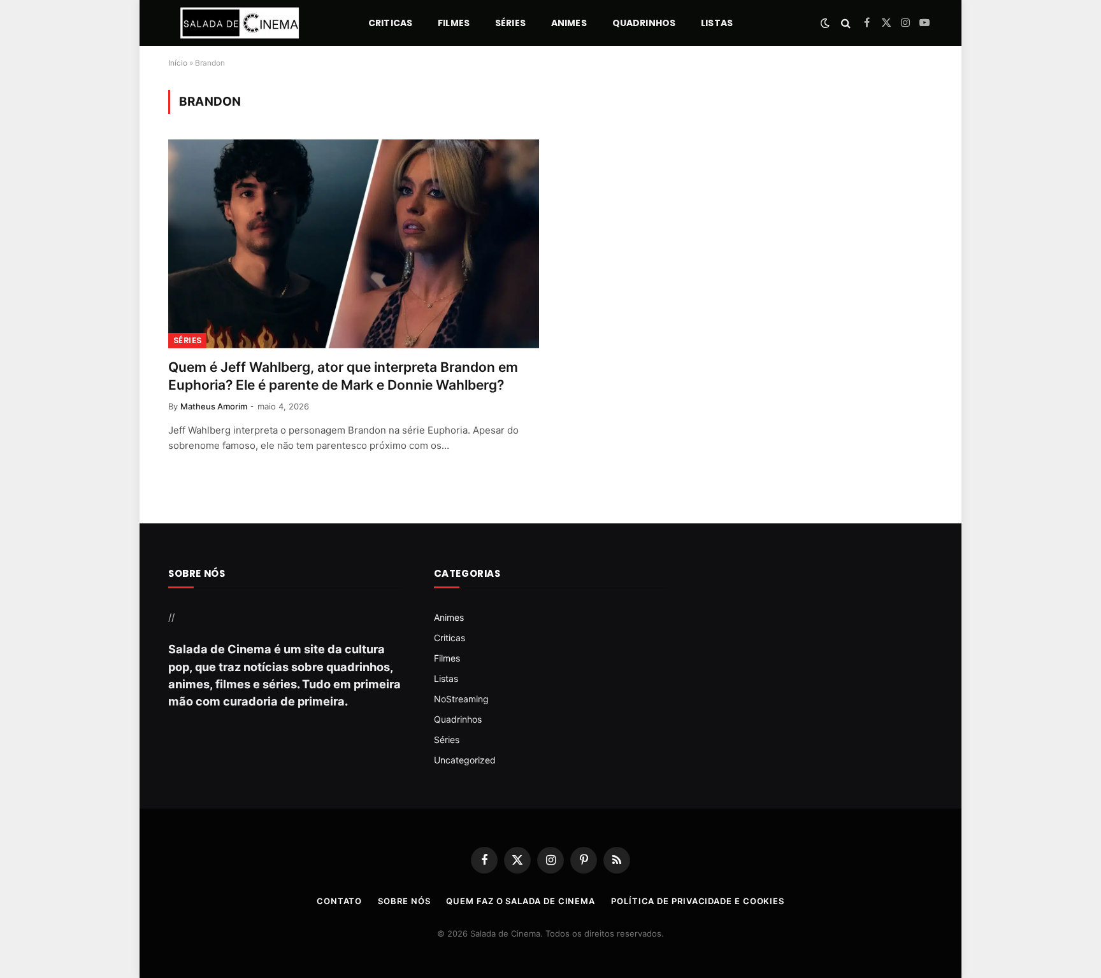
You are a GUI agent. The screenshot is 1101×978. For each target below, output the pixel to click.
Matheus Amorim (213, 406)
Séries (510, 23)
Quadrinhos (643, 23)
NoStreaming (461, 698)
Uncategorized (465, 760)
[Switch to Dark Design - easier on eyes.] (825, 23)
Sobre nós (404, 901)
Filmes (454, 23)
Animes (569, 23)
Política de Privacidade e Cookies (697, 901)
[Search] (845, 23)
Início (177, 62)
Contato (339, 901)
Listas (717, 23)
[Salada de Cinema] (239, 23)
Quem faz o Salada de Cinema (520, 901)
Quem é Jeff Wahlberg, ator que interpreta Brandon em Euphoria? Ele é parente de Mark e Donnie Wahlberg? (343, 376)
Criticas (390, 23)
